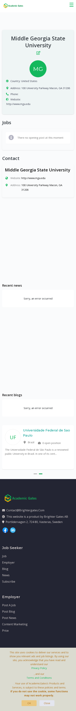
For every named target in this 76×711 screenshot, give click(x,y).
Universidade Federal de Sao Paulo (46, 432)
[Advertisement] (38, 240)
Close (47, 703)
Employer (8, 562)
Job (4, 556)
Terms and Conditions (39, 677)
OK (29, 703)
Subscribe (8, 581)
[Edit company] (38, 52)
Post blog (8, 611)
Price (5, 631)
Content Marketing (15, 624)
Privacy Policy (39, 668)
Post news (9, 618)
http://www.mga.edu (18, 104)
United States (29, 81)
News (6, 575)
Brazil (30, 442)
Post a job (9, 605)
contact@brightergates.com (25, 510)
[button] (35, 473)
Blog (5, 569)
